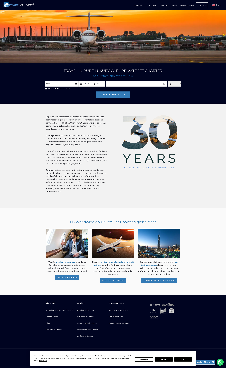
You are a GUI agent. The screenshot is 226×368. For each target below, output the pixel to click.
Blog (174, 5)
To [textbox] (108, 84)
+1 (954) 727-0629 (187, 5)
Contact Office (52, 317)
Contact (202, 5)
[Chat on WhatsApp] (220, 362)
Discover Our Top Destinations (159, 280)
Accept (183, 359)
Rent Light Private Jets (118, 310)
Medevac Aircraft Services (88, 330)
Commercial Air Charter (87, 323)
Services (80, 303)
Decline (163, 359)
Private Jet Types (116, 303)
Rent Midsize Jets (116, 317)
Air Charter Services (85, 310)
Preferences (144, 359)
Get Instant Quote (113, 94)
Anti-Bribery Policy (54, 330)
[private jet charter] (19, 5)
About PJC (50, 303)
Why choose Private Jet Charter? (59, 310)
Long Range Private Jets (119, 323)
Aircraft (153, 5)
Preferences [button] (43, 361)
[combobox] (61, 83)
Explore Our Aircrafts (113, 280)
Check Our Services (67, 277)
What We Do (139, 5)
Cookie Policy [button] (91, 358)
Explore (165, 5)
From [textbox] (48, 84)
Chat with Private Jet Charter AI (198, 362)
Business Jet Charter (85, 317)
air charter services (65, 262)
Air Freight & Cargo (85, 336)
